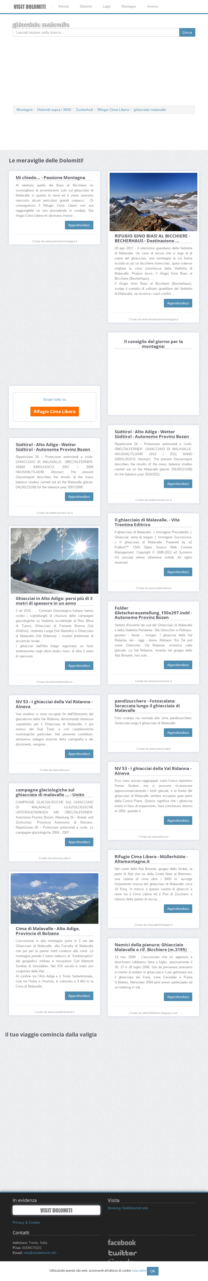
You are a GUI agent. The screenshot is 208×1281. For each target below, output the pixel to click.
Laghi (107, 6)
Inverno (152, 6)
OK (152, 1271)
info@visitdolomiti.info (40, 1253)
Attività (63, 6)
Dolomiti (86, 6)
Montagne (129, 6)
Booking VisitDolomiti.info (128, 1208)
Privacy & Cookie (26, 1222)
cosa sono (139, 1270)
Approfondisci (79, 225)
